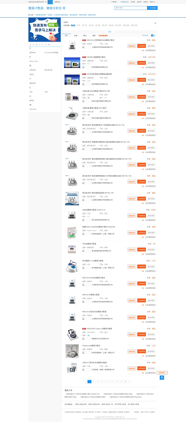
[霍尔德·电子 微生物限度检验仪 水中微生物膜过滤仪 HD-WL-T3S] (72, 181)
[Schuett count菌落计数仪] (72, 351)
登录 (49, 2)
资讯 (142, 412)
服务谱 (145, 2)
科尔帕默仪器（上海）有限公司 (103, 268)
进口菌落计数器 (133, 404)
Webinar (146, 412)
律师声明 (91, 412)
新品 (84, 35)
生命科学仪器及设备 (61, 15)
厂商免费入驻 (124, 2)
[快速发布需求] (44, 29)
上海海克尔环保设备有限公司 (102, 47)
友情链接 (120, 412)
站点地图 (85, 412)
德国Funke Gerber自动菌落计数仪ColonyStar (98, 227)
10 (125, 381)
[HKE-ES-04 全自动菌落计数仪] (72, 283)
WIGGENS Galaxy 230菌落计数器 (97, 329)
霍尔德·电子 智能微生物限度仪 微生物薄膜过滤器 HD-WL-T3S (106, 142)
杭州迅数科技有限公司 (100, 67)
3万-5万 (104, 25)
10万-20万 (126, 25)
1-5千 (78, 25)
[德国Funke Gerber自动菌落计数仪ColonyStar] (72, 232)
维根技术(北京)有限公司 (100, 339)
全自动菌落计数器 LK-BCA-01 (93, 210)
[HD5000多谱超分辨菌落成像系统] (72, 79)
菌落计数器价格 (94, 404)
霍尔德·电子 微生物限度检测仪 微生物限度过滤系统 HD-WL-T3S (106, 159)
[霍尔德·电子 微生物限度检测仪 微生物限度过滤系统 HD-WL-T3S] (72, 164)
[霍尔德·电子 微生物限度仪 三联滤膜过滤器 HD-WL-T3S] (72, 130)
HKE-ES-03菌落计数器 (90, 295)
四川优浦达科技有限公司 (100, 220)
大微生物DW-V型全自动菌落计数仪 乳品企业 (125, 397)
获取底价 (132, 46)
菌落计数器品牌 (81, 404)
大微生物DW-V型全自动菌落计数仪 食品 (117, 394)
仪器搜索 (153, 8)
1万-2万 (91, 25)
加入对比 (151, 46)
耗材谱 (139, 2)
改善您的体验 (112, 412)
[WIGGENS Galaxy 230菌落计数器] (72, 334)
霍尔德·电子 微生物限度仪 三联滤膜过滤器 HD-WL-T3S (103, 125)
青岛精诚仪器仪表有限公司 (101, 251)
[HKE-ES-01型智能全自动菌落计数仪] (72, 46)
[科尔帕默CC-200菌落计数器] (72, 266)
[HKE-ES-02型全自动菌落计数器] (72, 317)
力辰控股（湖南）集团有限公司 (103, 369)
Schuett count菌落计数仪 (91, 345)
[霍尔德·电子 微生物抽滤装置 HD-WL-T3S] (72, 198)
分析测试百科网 (40, 15)
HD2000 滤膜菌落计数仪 (94, 57)
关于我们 (98, 412)
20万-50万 (134, 25)
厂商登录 (114, 2)
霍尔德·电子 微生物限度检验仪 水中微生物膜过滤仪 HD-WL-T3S (106, 176)
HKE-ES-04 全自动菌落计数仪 (93, 278)
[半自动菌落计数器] (72, 249)
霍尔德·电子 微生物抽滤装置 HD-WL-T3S (98, 193)
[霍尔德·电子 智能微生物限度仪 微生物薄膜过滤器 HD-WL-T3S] (72, 147)
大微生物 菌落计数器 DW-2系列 (94, 108)
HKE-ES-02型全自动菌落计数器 (94, 312)
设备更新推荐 (103, 35)
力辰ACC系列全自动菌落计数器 (94, 362)
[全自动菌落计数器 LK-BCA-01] (72, 215)
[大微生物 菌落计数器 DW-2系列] (72, 113)
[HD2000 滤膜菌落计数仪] (72, 62)
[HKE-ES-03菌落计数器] (72, 300)
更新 (93, 35)
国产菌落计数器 (120, 404)
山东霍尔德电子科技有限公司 (102, 132)
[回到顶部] (162, 377)
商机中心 (152, 2)
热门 (66, 35)
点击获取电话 (150, 50)
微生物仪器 (73, 15)
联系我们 (127, 412)
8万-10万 (118, 25)
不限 (73, 25)
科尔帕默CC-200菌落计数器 (92, 261)
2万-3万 (97, 25)
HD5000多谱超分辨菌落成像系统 (97, 74)
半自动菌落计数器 (89, 244)
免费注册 (57, 2)
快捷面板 (78, 412)
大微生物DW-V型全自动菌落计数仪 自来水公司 (83, 394)
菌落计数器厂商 (107, 404)
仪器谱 (133, 2)
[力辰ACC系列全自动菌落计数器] (72, 368)
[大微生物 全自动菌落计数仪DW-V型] (72, 96)
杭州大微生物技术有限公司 (101, 101)
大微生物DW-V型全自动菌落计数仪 (92, 397)
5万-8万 (111, 25)
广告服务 (104, 412)
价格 (75, 35)
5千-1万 (84, 25)
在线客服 (141, 46)
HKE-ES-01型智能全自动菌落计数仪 (98, 40)
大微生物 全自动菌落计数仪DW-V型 (96, 91)
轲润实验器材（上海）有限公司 (103, 234)
